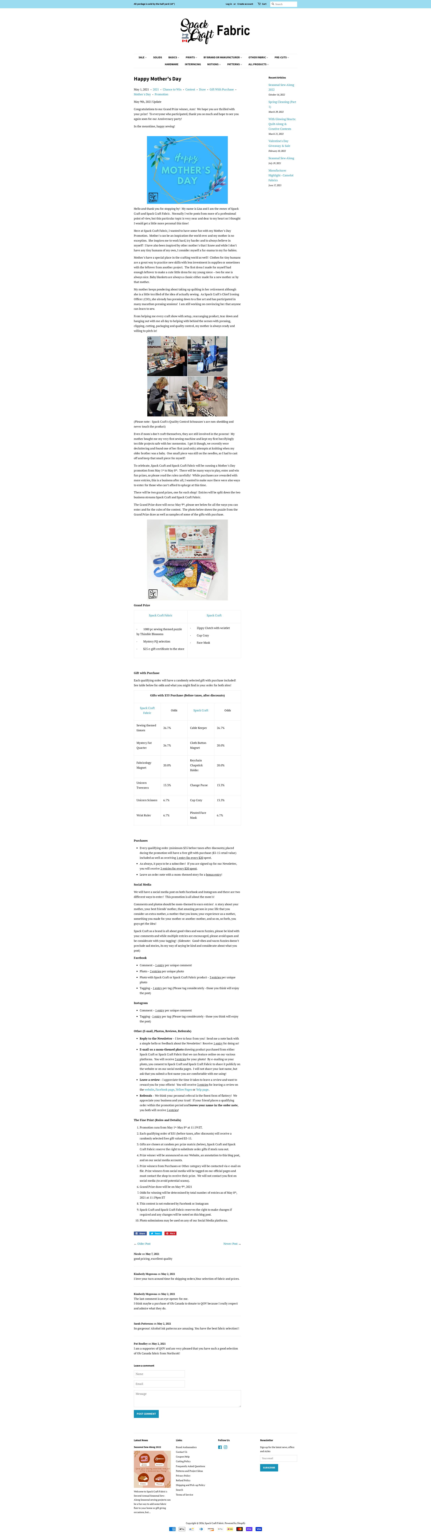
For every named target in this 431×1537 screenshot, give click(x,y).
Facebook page (165, 1089)
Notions (213, 64)
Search (179, 1489)
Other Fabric (257, 57)
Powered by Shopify (235, 1523)
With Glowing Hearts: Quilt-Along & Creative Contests (282, 124)
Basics (172, 57)
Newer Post (230, 1244)
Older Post (144, 1244)
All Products (257, 64)
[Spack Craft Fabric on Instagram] (225, 1447)
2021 (156, 89)
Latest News (141, 1440)
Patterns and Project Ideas (189, 1470)
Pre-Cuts (281, 57)
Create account (245, 4)
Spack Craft (214, 615)
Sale (142, 57)
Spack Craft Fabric (160, 615)
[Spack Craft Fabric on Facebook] (220, 1447)
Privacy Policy (183, 1475)
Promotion (161, 94)
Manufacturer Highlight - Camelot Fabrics (281, 175)
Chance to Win (172, 89)
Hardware (171, 64)
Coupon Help (183, 1456)
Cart (264, 4)
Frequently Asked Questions (190, 1466)
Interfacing (193, 64)
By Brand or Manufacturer (222, 57)
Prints (190, 57)
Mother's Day (142, 94)
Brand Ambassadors (186, 1447)
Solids (157, 57)
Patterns (233, 64)
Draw (202, 89)
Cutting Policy (183, 1461)
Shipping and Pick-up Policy (190, 1485)
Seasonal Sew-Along (281, 158)
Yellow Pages (184, 1089)
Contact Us (181, 1451)
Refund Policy (183, 1480)
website (149, 1089)
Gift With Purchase (222, 89)
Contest (190, 89)
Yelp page (202, 1089)
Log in (229, 4)
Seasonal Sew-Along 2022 (147, 1447)
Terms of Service (184, 1494)
